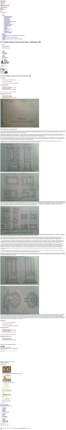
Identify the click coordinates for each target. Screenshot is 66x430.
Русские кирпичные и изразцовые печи (9, 79)
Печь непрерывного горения (7, 96)
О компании (4, 35)
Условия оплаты (8, 38)
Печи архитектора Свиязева (7, 81)
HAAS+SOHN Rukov (7, 29)
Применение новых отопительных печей (9, 97)
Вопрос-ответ (4, 52)
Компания (4, 34)
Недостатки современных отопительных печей (8, 91)
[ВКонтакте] (1, 346)
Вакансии (15, 35)
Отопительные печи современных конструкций (10, 325)
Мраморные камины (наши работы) (10, 21)
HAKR (5, 30)
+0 (0, 11)
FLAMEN (5, 28)
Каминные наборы (7, 22)
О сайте (3, 414)
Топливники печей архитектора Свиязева (9, 87)
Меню (3, 13)
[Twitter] (2, 346)
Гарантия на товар (20, 38)
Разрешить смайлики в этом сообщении (8, 361)
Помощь (3, 37)
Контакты (4, 39)
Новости (8, 35)
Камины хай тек (7, 23)
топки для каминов (7, 25)
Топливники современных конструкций (9, 89)
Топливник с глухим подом (7, 86)
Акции (3, 33)
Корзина (1, 8)
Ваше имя (2, 349)
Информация (4, 36)
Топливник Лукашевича (7, 88)
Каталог (3, 15)
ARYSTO (5, 26)
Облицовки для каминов (8, 16)
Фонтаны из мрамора (7, 32)
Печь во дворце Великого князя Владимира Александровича (12, 373)
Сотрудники (12, 35)
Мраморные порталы (7, 17)
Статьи (3, 415)
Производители (4, 53)
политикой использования (21, 428)
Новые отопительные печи (7, 95)
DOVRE (5, 27)
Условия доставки (14, 38)
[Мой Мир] (4, 346)
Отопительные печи (7, 20)
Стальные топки (7, 18)
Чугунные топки (7, 19)
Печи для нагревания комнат (7, 390)
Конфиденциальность (20, 35)
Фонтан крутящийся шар (8, 31)
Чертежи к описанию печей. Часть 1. (8, 382)
